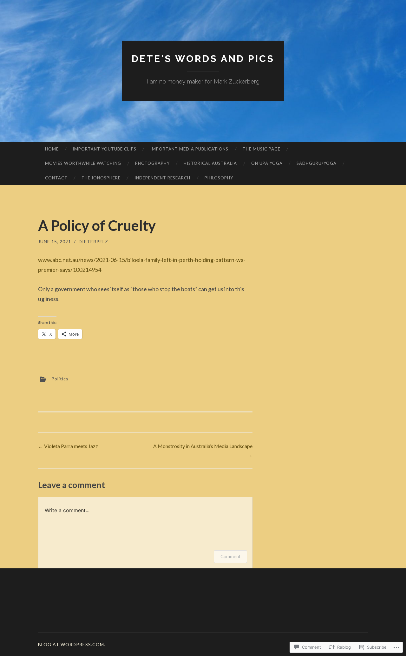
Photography (152, 163)
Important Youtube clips (104, 148)
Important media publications (189, 148)
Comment (230, 556)
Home (52, 148)
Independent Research (162, 177)
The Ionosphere (101, 177)
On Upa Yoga (267, 163)
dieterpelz (93, 241)
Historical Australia (210, 163)
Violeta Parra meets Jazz (68, 446)
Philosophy (219, 177)
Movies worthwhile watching (83, 163)
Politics (60, 378)
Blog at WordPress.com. (71, 644)
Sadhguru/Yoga (317, 163)
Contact (56, 177)
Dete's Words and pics (203, 58)
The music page (261, 148)
